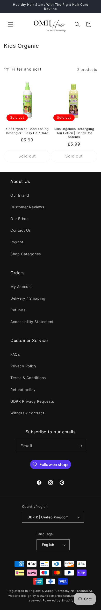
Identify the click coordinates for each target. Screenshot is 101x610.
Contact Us (20, 230)
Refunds (17, 310)
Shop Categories (25, 254)
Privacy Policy (23, 366)
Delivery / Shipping (27, 298)
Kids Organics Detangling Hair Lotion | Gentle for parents (74, 133)
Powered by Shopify (58, 600)
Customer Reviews (27, 207)
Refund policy (23, 389)
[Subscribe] (80, 446)
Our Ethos (19, 218)
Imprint (16, 242)
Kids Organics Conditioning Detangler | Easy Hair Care (27, 131)
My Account (21, 286)
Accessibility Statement (32, 321)
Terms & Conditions (28, 377)
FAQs (15, 354)
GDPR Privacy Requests (32, 401)
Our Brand (19, 195)
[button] (10, 24)
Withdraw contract (27, 413)
